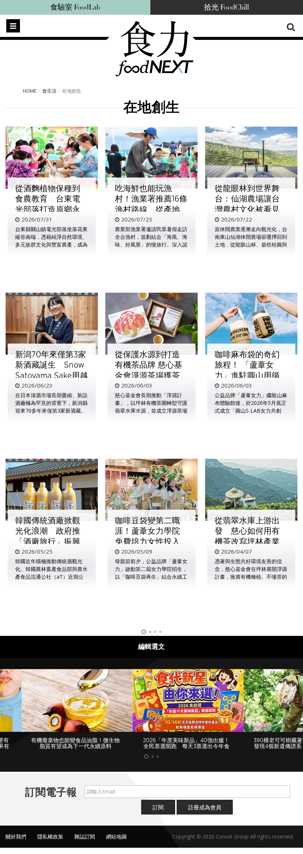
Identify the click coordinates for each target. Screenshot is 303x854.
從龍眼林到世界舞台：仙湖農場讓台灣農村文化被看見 (247, 198)
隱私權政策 (50, 836)
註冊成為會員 (204, 807)
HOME (30, 90)
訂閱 (158, 807)
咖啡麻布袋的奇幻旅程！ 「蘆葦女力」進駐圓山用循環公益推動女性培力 (247, 375)
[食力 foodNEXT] (154, 48)
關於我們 (16, 836)
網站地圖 (116, 836)
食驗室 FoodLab (75, 7)
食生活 (49, 90)
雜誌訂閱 (84, 836)
